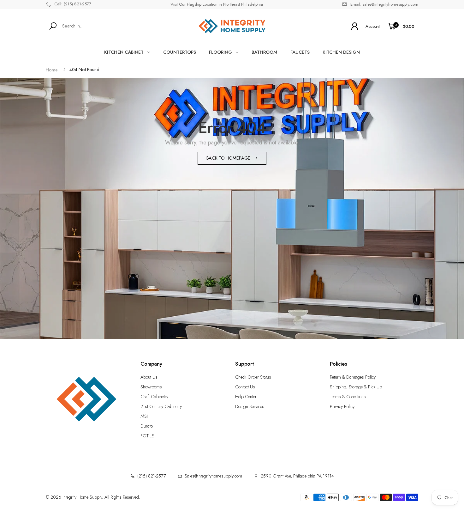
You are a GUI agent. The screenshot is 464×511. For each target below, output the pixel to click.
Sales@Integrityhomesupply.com (213, 476)
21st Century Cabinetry (161, 406)
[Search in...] (54, 26)
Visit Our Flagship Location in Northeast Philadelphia (216, 4)
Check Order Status (253, 377)
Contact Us (245, 387)
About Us (149, 377)
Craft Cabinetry (154, 396)
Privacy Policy (342, 406)
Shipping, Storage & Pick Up (356, 387)
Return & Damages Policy (353, 377)
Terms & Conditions (348, 396)
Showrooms (151, 387)
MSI (144, 416)
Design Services (249, 406)
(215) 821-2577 (151, 476)
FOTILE (147, 436)
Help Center (246, 396)
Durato (146, 426)
